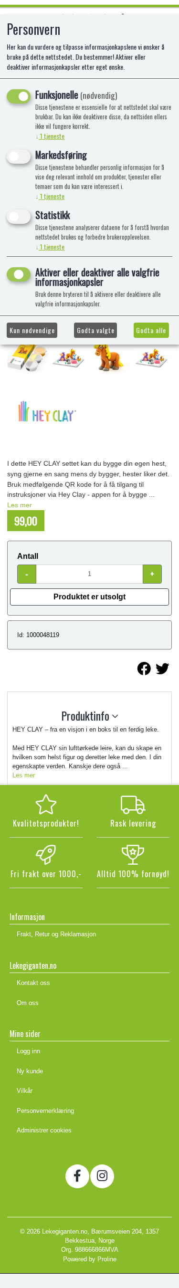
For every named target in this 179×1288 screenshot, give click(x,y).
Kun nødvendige (32, 330)
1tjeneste (49, 136)
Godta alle (151, 330)
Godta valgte (96, 330)
